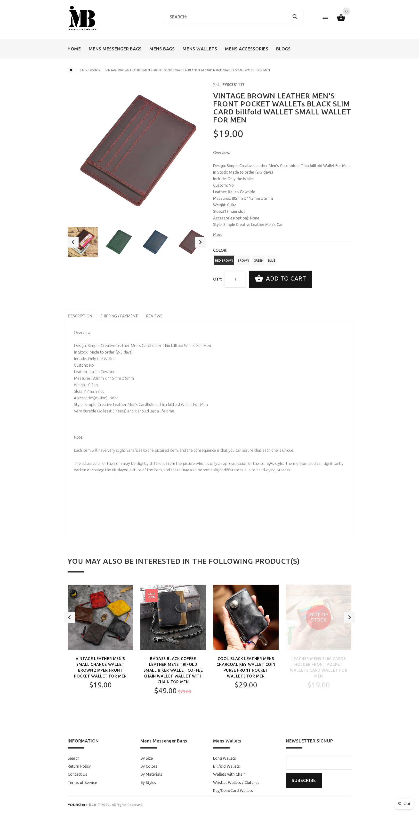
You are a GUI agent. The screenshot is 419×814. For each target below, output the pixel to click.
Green (258, 260)
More (217, 234)
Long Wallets (224, 758)
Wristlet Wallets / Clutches (236, 782)
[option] (83, 242)
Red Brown (224, 260)
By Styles (148, 782)
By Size (146, 758)
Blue (271, 260)
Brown (243, 260)
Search (74, 758)
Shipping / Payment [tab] (119, 316)
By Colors (148, 766)
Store (78, 805)
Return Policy (79, 766)
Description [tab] (80, 316)
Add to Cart (285, 278)
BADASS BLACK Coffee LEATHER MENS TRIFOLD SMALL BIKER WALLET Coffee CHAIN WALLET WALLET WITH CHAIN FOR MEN (173, 670)
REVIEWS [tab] (154, 316)
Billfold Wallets (90, 70)
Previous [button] (73, 242)
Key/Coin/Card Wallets (233, 790)
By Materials (151, 774)
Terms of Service (82, 782)
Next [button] (200, 242)
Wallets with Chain (229, 774)
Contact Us (77, 774)
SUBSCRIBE (304, 780)
